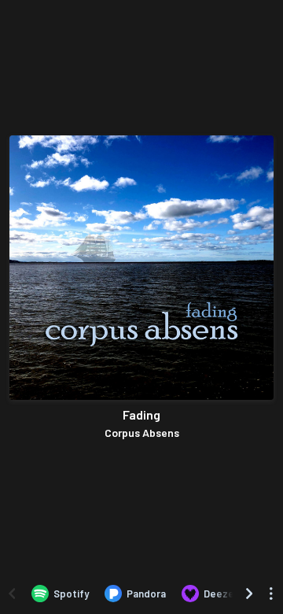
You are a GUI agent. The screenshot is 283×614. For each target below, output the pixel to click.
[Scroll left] (12, 593)
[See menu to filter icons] (271, 593)
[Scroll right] (249, 593)
